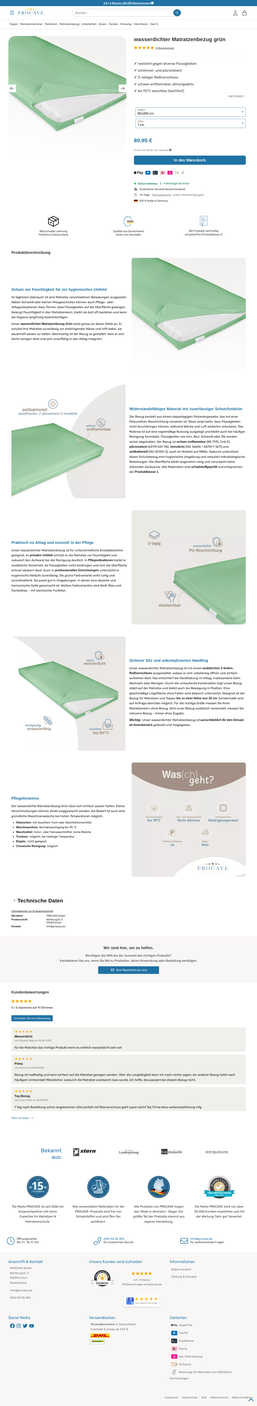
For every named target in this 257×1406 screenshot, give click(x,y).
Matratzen (51, 24)
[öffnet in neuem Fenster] (142, 1301)
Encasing (125, 24)
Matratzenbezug (69, 24)
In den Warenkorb (190, 160)
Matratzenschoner (31, 24)
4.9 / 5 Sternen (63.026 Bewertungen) (127, 3)
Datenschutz (190, 1397)
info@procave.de (201, 1239)
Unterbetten (89, 24)
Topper (14, 24)
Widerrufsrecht (181, 1269)
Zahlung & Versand (183, 1276)
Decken (113, 24)
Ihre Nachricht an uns (131, 970)
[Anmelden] (235, 12)
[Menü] (12, 12)
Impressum (171, 1397)
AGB (204, 1397)
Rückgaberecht (161, 195)
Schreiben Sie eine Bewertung (32, 1018)
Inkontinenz (141, 24)
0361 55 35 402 (113, 1239)
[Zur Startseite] (30, 11)
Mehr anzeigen (20, 1117)
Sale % (154, 24)
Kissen (103, 24)
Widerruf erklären (242, 1397)
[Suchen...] (177, 12)
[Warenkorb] (244, 12)
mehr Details (235, 95)
